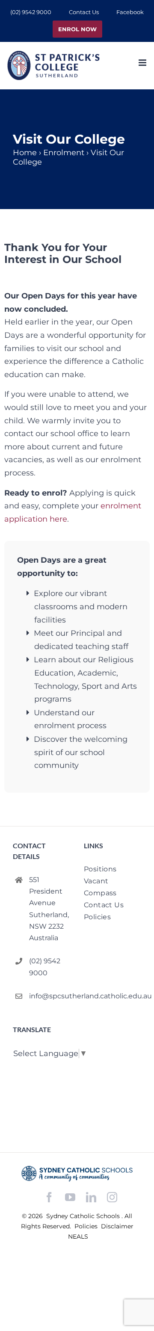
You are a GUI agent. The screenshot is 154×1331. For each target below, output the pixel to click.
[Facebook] (49, 1197)
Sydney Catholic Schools (83, 1216)
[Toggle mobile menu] (143, 62)
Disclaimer (117, 1226)
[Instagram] (112, 1197)
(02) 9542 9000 (44, 967)
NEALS (78, 1236)
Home (25, 152)
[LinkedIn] (91, 1197)
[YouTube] (70, 1197)
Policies (86, 1226)
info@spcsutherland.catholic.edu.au (49, 996)
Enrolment (63, 152)
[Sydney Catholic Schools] (77, 1174)
